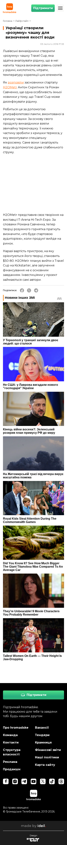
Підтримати (43, 8)
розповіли (16, 82)
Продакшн (11, 769)
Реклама (10, 762)
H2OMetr (10, 87)
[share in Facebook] (22, 290)
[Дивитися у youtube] (33, 781)
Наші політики (47, 757)
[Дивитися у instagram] (15, 781)
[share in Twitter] (29, 290)
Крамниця (43, 742)
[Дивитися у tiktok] (52, 781)
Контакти (11, 742)
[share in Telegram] (36, 290)
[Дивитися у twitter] (43, 781)
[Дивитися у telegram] (24, 781)
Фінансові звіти (48, 750)
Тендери (42, 735)
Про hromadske (15, 727)
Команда (10, 735)
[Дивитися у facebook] (6, 781)
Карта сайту (45, 765)
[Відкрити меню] (60, 8)
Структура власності (11, 752)
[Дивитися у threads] (61, 781)
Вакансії (42, 727)
